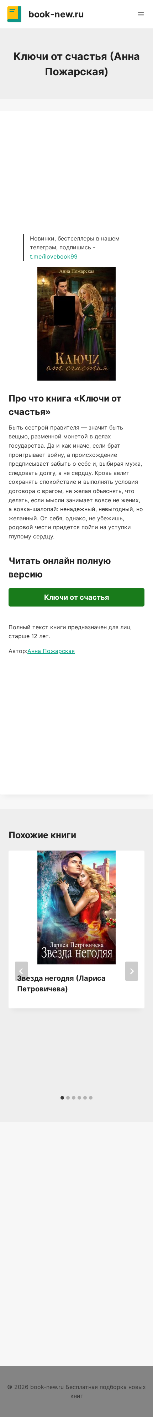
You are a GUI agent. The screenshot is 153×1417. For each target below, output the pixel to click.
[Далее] (131, 971)
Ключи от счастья (76, 597)
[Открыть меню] (140, 14)
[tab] (62, 1098)
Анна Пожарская (51, 650)
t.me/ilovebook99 (54, 256)
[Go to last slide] (21, 971)
